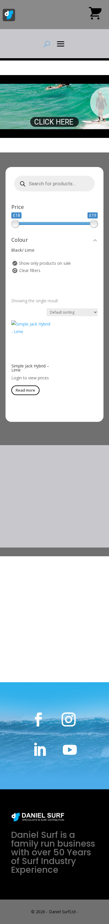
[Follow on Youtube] (70, 750)
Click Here (54, 122)
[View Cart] (95, 15)
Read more (25, 390)
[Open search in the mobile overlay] (54, 183)
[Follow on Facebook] (38, 719)
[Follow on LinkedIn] (39, 750)
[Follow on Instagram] (69, 719)
